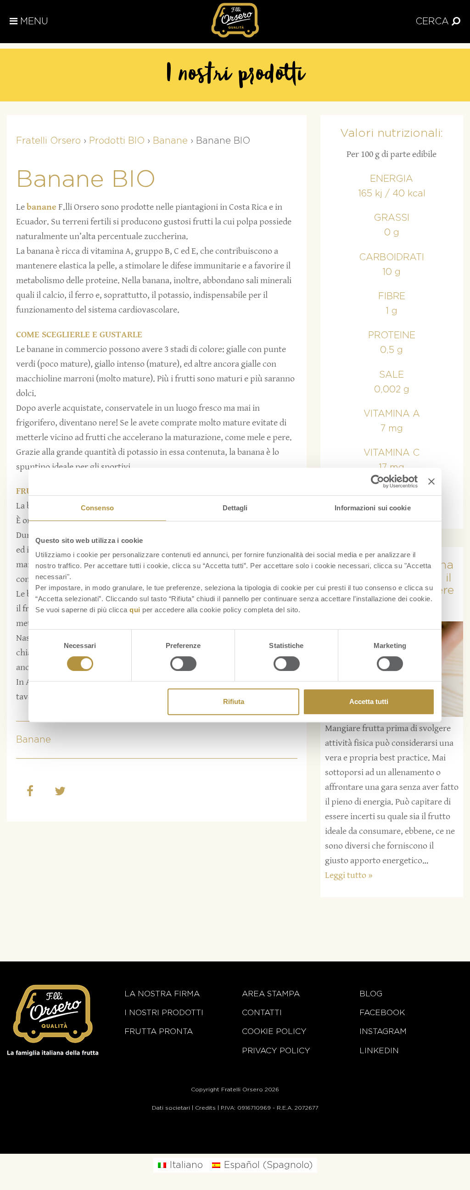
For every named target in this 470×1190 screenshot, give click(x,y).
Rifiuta (233, 701)
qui (134, 610)
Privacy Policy (276, 1051)
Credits (205, 1108)
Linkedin (379, 1051)
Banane (33, 739)
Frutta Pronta (158, 1031)
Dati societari (171, 1108)
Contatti (262, 1013)
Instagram (383, 1031)
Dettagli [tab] (235, 508)
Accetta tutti (368, 701)
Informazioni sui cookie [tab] (372, 508)
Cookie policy (274, 1031)
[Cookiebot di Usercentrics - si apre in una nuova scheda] (377, 481)
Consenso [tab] (97, 508)
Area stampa (271, 994)
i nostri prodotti (163, 1013)
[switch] (183, 663)
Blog (370, 994)
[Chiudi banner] (431, 481)
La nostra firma (162, 994)
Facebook (382, 1013)
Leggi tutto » (349, 875)
